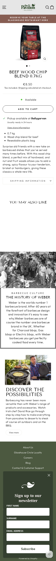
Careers (28, 457)
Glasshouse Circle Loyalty (28, 452)
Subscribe (28, 549)
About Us (28, 447)
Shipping (22, 87)
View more (14, 432)
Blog (28, 462)
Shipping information (28, 181)
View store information (18, 127)
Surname (12, 518)
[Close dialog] (49, 475)
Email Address (15, 531)
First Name (13, 506)
